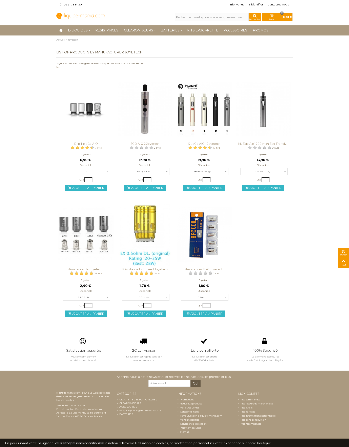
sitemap (183, 431)
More (59, 67)
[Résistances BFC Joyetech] (204, 235)
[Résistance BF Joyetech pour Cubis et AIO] (86, 235)
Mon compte (249, 394)
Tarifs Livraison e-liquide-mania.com (200, 415)
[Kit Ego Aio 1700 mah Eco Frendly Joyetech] (263, 109)
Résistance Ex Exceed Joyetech (145, 269)
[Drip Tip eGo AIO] (86, 109)
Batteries (170, 30)
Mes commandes (249, 399)
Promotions (186, 399)
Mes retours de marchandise (255, 403)
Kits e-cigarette (202, 30)
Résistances (106, 30)
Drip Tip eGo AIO (86, 144)
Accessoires (235, 30)
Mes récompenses (250, 423)
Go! (195, 383)
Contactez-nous (278, 4)
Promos (260, 30)
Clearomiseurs (138, 30)
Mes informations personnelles (256, 415)
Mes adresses (246, 411)
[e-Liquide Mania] (80, 15)
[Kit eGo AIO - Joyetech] (204, 109)
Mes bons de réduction (252, 419)
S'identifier (256, 4)
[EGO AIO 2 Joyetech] (145, 109)
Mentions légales (188, 419)
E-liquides (78, 30)
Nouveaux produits (190, 403)
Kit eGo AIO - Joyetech (204, 144)
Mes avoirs (245, 407)
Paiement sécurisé (189, 427)
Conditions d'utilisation (192, 423)
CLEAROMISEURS (129, 403)
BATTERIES (125, 414)
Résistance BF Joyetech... (86, 269)
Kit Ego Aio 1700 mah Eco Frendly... (263, 144)
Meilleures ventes (188, 407)
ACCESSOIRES (127, 406)
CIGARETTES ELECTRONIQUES (137, 399)
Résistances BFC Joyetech (204, 269)
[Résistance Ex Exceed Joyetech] (145, 235)
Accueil (60, 39)
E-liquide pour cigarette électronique (139, 410)
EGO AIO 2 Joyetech (145, 144)
